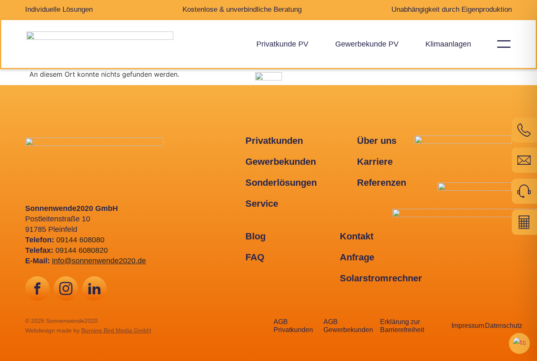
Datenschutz (503, 325)
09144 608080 (80, 240)
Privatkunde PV (282, 44)
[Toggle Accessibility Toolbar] (519, 343)
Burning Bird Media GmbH (116, 330)
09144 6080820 (81, 250)
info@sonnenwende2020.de (99, 261)
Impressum (467, 325)
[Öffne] (504, 43)
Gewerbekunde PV (367, 44)
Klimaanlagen (448, 44)
